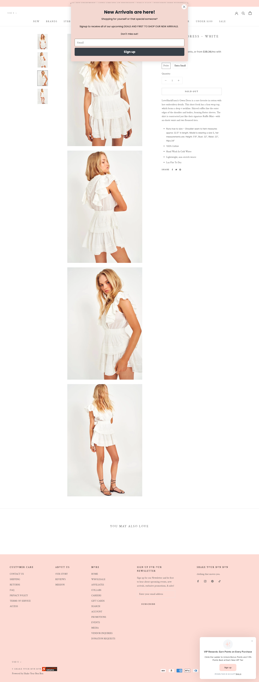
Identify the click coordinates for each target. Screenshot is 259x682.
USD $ (10, 13)
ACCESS (14, 606)
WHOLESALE (98, 579)
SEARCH (95, 606)
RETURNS (15, 584)
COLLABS (96, 590)
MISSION (60, 584)
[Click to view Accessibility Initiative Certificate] (49, 668)
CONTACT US (17, 574)
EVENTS (95, 622)
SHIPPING (15, 579)
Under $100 (204, 21)
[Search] (243, 13)
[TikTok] (219, 581)
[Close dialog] (184, 6)
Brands (51, 21)
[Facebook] (172, 169)
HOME (94, 574)
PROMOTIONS (98, 617)
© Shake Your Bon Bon (27, 669)
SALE (222, 21)
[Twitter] (176, 169)
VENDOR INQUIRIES (102, 633)
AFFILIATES (97, 584)
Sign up (129, 52)
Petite (166, 65)
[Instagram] (205, 581)
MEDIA (95, 627)
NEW (36, 21)
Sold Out (191, 91)
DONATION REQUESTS (103, 638)
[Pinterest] (180, 169)
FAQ (12, 590)
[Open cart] (250, 13)
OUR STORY (61, 574)
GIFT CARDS (98, 601)
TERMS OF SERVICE (20, 601)
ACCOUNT (96, 611)
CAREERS (96, 595)
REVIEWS (60, 579)
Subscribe (148, 604)
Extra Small (180, 65)
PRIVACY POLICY (19, 595)
